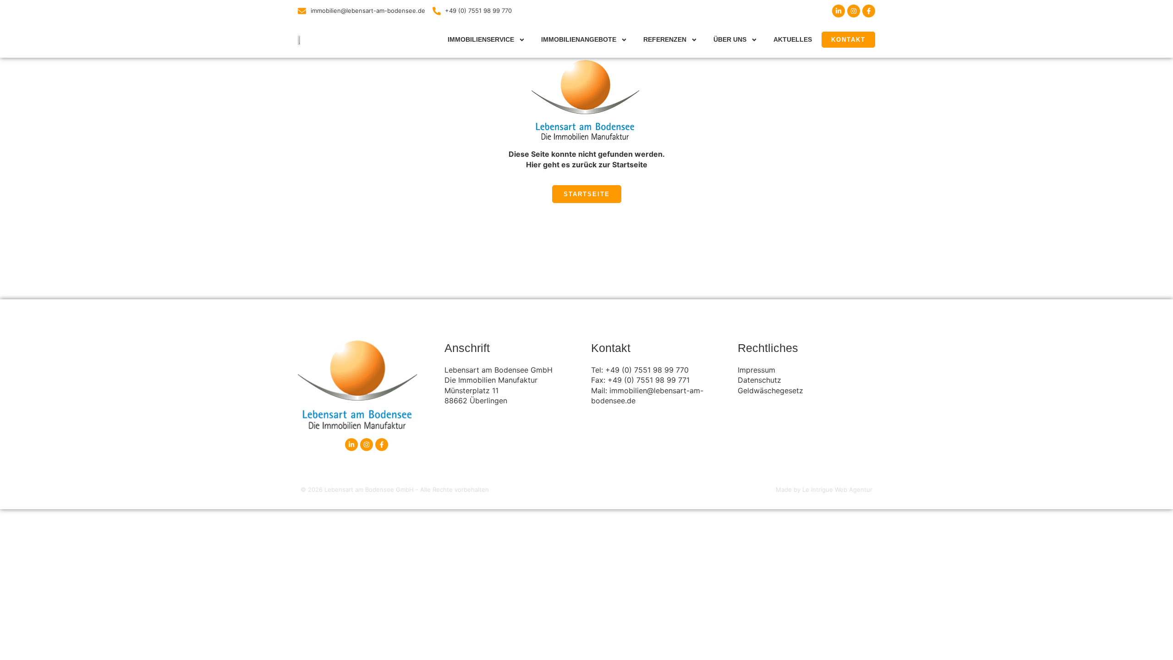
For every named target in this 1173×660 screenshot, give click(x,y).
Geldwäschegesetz (770, 390)
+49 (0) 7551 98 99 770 (647, 369)
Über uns (729, 39)
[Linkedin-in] (838, 11)
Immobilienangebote (578, 39)
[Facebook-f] (868, 11)
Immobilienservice (481, 39)
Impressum (756, 369)
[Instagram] (853, 11)
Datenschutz (759, 380)
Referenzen (664, 39)
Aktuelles (792, 39)
